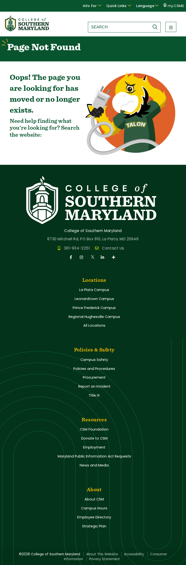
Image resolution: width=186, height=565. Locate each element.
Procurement (94, 377)
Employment (94, 447)
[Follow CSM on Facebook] (72, 257)
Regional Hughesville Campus (94, 316)
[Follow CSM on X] (92, 257)
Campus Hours (94, 508)
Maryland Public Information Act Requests (94, 456)
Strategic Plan (94, 526)
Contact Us (113, 248)
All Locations (94, 325)
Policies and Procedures (94, 368)
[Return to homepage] (27, 30)
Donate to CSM (94, 438)
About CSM (94, 499)
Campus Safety (94, 359)
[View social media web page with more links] (113, 257)
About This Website (102, 554)
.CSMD (176, 5)
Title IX (94, 395)
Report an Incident (94, 386)
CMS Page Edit (14, 161)
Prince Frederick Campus (94, 307)
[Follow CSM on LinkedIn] (103, 257)
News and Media (94, 465)
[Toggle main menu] (170, 27)
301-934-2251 (77, 248)
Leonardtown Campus (94, 298)
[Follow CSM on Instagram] (82, 257)
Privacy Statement (104, 559)
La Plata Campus (94, 289)
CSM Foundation (94, 429)
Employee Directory (94, 517)
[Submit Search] (156, 27)
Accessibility (134, 554)
